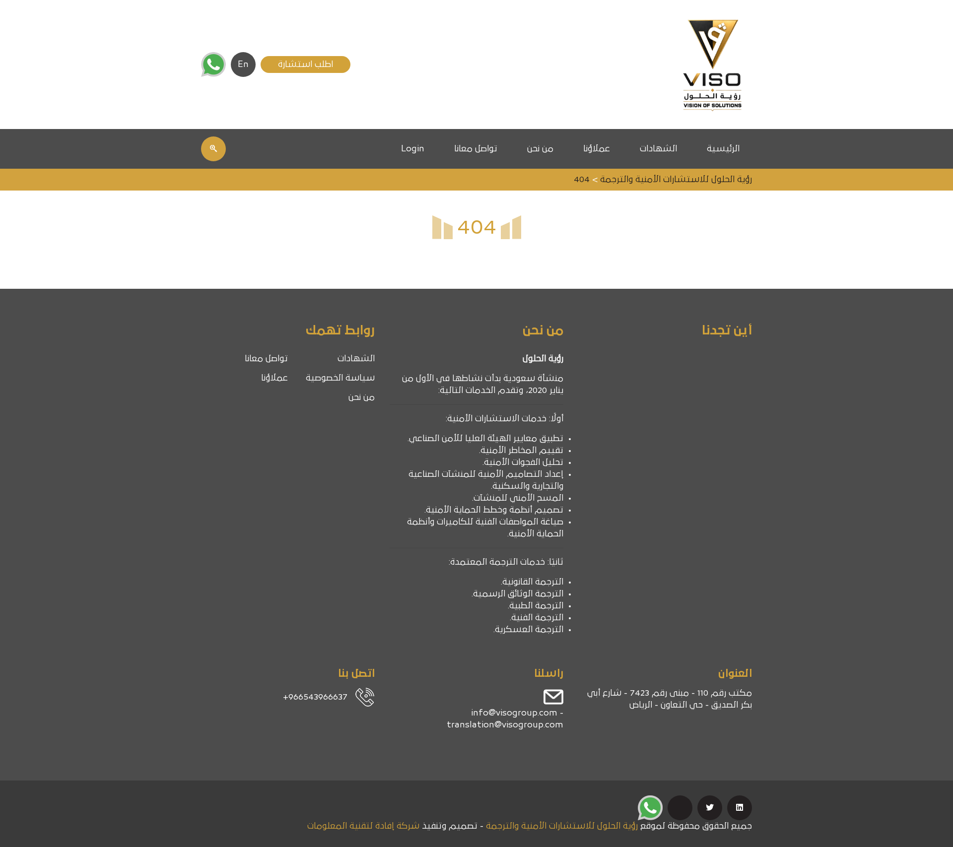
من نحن (540, 149)
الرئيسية (723, 149)
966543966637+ (315, 697)
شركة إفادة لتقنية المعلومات (363, 826)
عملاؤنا (596, 149)
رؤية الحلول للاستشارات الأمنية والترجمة (562, 826)
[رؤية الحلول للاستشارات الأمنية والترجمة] (712, 64)
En (243, 64)
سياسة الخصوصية (340, 378)
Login (412, 149)
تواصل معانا (475, 149)
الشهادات (658, 149)
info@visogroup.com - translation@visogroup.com (505, 719)
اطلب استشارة (305, 64)
